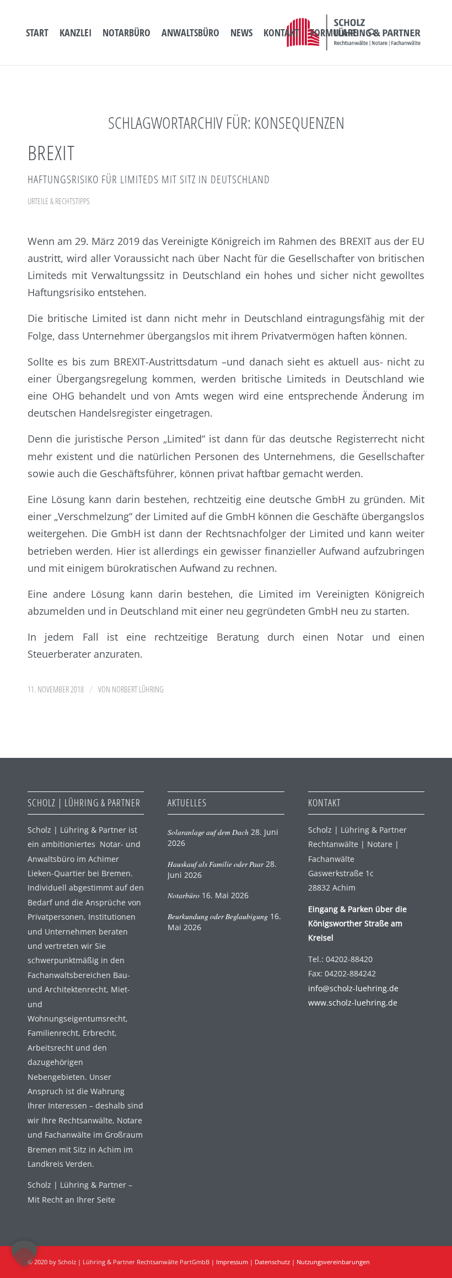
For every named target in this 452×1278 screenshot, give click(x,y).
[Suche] (372, 32)
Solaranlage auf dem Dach (208, 832)
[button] (24, 1254)
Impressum (232, 1262)
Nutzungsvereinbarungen (333, 1262)
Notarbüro (184, 895)
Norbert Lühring (138, 689)
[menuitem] (37, 32)
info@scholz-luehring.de (353, 988)
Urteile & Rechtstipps (59, 200)
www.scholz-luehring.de (352, 1002)
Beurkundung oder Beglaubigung (218, 916)
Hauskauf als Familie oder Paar (215, 864)
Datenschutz (272, 1262)
